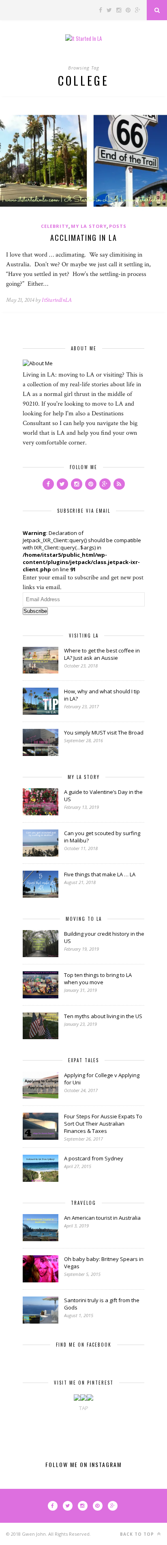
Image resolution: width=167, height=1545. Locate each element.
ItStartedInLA (57, 300)
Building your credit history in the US (104, 937)
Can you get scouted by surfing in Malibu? (102, 836)
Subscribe (35, 611)
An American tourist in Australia (102, 1217)
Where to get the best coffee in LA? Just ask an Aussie (102, 654)
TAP (83, 1408)
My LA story (89, 226)
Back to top (138, 1534)
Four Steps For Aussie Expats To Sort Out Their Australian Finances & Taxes (103, 1124)
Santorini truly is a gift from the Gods (101, 1304)
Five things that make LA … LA (99, 874)
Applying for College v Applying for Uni (101, 1078)
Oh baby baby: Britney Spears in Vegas (103, 1262)
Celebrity (55, 226)
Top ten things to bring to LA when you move (98, 978)
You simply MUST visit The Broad (103, 732)
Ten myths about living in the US (103, 1016)
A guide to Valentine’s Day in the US (103, 795)
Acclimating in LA (83, 237)
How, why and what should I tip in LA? (102, 695)
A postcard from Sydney (93, 1158)
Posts (117, 226)
